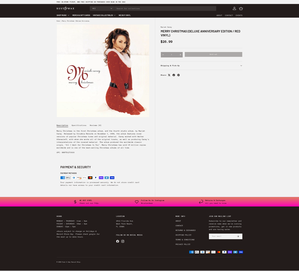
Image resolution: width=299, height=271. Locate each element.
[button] (241, 8)
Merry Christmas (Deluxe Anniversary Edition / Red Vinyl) (76, 21)
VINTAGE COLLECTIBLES (103, 15)
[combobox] (153, 8)
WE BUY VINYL (125, 15)
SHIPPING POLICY (183, 235)
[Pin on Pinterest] (178, 75)
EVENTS (239, 15)
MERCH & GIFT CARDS (81, 15)
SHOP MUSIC (62, 15)
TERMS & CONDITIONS (185, 240)
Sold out (213, 54)
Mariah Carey (166, 27)
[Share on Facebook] (173, 75)
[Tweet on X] (169, 75)
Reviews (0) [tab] (95, 125)
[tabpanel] (103, 143)
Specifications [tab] (79, 125)
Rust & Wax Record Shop (71, 262)
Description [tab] (62, 125)
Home (58, 21)
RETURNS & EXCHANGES (186, 230)
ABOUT (219, 15)
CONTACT (229, 15)
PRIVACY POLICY (183, 244)
